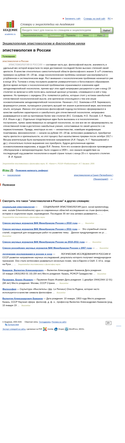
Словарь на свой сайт (94, 19)
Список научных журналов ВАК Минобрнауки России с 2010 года (39, 223)
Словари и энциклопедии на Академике (47, 24)
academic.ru (10, 34)
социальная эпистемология (18, 206)
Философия (9, 289)
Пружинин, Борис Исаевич (17, 279)
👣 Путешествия (12, 324)
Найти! (106, 30)
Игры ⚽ (101, 35)
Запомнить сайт (73, 19)
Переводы (71, 35)
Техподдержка (45, 322)
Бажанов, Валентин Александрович (22, 270)
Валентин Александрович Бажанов (22, 298)
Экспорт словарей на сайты (14, 329)
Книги (86, 35)
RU (109, 19)
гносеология (14, 175)
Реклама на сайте (59, 322)
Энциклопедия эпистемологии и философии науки (34, 35)
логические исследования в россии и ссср (27, 254)
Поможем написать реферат (32, 170)
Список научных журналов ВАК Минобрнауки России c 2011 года (39, 229)
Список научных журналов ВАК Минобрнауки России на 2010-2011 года (43, 242)
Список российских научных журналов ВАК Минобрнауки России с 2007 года (47, 248)
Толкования (55, 35)
